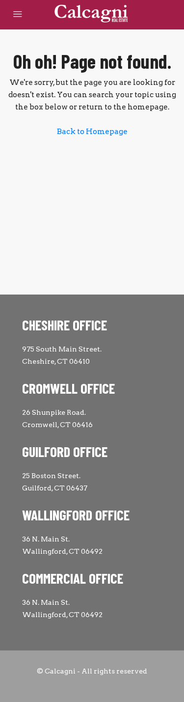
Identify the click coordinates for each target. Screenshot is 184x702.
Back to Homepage (92, 131)
